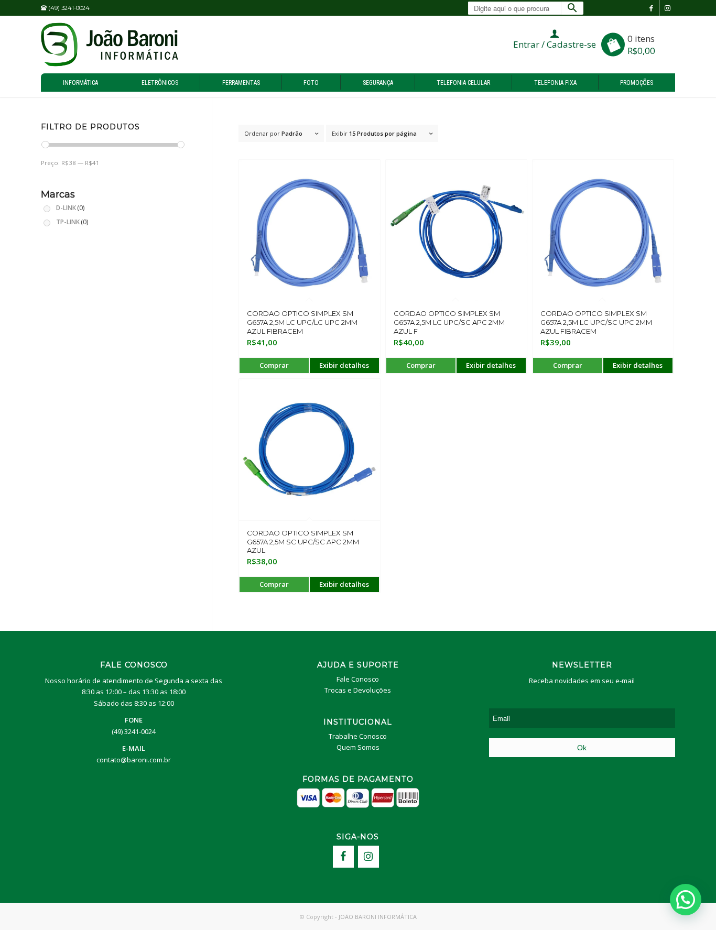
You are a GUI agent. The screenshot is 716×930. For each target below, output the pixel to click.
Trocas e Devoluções (357, 690)
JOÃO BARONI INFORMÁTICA (378, 917)
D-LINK (70, 207)
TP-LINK (72, 221)
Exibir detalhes (344, 365)
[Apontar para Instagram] (667, 8)
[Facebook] (343, 857)
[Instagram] (368, 857)
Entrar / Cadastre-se (554, 44)
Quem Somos (358, 747)
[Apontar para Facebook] (651, 8)
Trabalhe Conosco (358, 736)
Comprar (274, 365)
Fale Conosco (358, 679)
